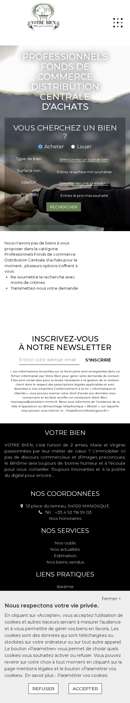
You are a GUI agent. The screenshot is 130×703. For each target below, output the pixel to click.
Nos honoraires (65, 518)
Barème (65, 586)
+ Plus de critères (65, 214)
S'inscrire (98, 360)
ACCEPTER (85, 688)
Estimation (65, 555)
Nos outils (65, 543)
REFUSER (43, 688)
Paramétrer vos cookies (82, 675)
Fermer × (111, 598)
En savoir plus (40, 675)
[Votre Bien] (43, 16)
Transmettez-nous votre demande (44, 288)
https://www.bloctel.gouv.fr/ (86, 410)
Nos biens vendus (65, 562)
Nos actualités (65, 549)
